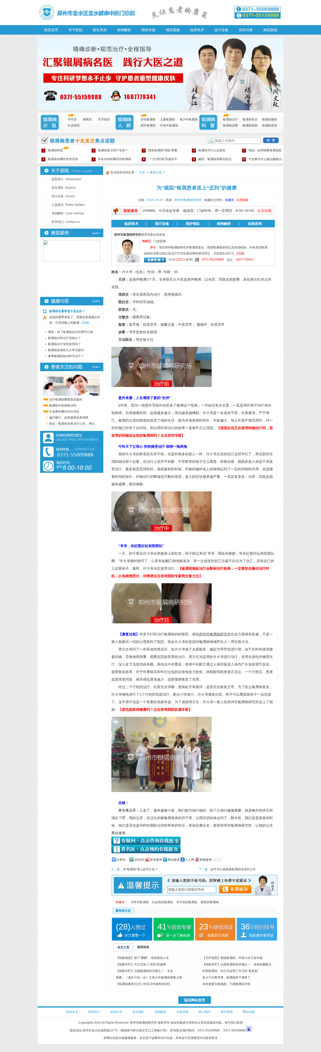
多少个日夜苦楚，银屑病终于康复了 (226, 977)
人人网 (189, 860)
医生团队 (138, 1012)
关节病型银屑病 (186, 902)
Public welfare (68, 205)
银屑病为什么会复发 (209, 150)
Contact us (66, 222)
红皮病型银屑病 (162, 902)
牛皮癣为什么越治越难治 (262, 159)
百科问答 (246, 30)
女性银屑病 (147, 119)
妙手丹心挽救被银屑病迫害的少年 (233, 869)
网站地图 (249, 1012)
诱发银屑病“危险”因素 (160, 150)
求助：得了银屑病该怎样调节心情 (70, 332)
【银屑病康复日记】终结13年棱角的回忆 (143, 984)
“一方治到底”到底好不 (160, 159)
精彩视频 (173, 30)
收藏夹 (229, 200)
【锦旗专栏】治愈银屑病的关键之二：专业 (144, 971)
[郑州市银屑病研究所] (160, 109)
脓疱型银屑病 (210, 902)
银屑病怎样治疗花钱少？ (64, 338)
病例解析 (124, 30)
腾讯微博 (174, 860)
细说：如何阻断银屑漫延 (262, 150)
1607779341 (244, 259)
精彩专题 (148, 30)
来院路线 (270, 30)
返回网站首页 (194, 1000)
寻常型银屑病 (140, 902)
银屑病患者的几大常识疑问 (66, 350)
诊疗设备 (221, 30)
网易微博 (206, 860)
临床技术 (197, 30)
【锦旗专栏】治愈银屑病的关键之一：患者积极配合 (237, 964)
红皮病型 (74, 125)
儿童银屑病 (167, 119)
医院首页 (51, 30)
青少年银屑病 (189, 119)
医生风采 (100, 30)
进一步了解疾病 (178, 935)
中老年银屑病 (169, 125)
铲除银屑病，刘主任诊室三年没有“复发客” (230, 971)
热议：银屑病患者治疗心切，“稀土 (72, 423)
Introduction (67, 179)
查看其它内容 (217, 935)
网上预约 (205, 1012)
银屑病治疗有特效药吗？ (64, 344)
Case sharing (68, 213)
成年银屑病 (147, 125)
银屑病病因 (250, 125)
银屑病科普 (53, 150)
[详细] (85, 322)
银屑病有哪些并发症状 (60, 159)
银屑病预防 (269, 119)
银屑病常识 (250, 119)
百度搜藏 (242, 200)
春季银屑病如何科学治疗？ (66, 356)
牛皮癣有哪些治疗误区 (64, 411)
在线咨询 (255, 224)
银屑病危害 (269, 125)
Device (63, 196)
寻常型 (72, 119)
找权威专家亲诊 (261, 935)
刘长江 (146, 241)
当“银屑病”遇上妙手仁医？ (140, 869)
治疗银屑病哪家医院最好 (65, 399)
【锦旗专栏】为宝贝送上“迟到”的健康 (141, 964)
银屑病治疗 (230, 119)
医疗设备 (162, 224)
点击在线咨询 (252, 211)
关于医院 (75, 30)
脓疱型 (87, 119)
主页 (142, 172)
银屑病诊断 (230, 125)
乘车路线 (227, 1012)
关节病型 (104, 119)
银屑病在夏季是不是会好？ (67, 311)
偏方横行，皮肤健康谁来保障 (68, 417)
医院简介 (94, 1012)
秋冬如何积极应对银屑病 (112, 159)
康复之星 (156, 172)
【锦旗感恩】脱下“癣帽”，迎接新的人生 (142, 958)
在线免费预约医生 (71, 438)
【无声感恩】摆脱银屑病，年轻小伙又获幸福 (232, 958)
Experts (64, 187)
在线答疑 (183, 1012)
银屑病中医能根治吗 (62, 405)
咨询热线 (71, 451)
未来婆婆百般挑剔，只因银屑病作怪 (226, 984)
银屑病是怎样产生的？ (110, 150)
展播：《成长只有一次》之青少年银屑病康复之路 (149, 977)
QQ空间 (139, 860)
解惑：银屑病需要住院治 (212, 159)
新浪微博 (156, 860)
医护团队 (193, 224)
